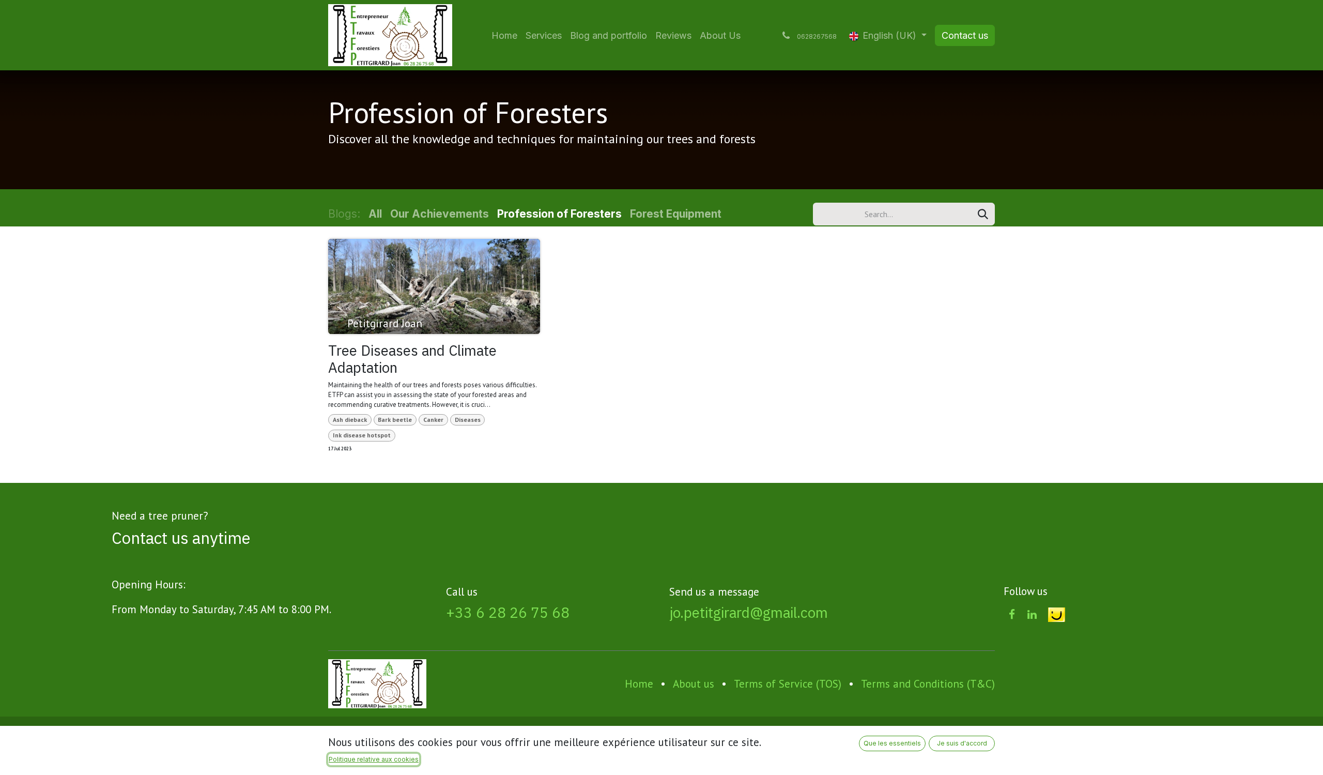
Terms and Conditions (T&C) (928, 684)
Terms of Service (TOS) (787, 684)
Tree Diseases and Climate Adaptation (412, 359)
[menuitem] (504, 35)
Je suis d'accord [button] (962, 743)
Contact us (965, 35)
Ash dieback (350, 419)
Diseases (468, 419)
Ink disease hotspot (362, 435)
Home (639, 684)
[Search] (983, 214)
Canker (433, 419)
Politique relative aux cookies (374, 759)
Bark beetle (395, 419)
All (375, 213)
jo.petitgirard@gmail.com (748, 612)
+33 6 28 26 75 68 (508, 612)
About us (693, 684)
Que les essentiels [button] (892, 743)
